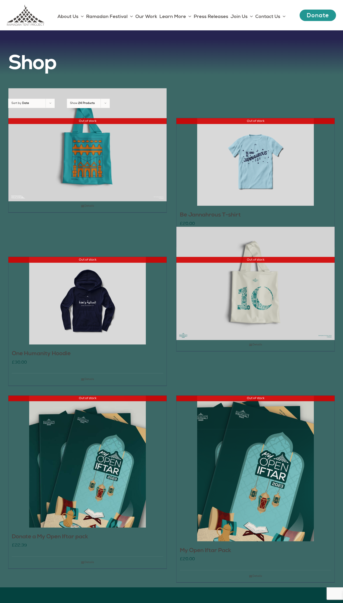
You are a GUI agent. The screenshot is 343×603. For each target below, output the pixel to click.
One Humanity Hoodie (41, 354)
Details (89, 206)
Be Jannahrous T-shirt (210, 215)
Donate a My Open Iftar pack (50, 537)
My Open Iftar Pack (205, 550)
